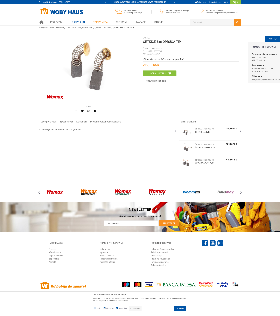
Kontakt (52, 262)
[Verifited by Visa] (223, 284)
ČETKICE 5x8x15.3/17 (205, 147)
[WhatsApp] (88, 111)
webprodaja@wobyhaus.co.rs (266, 79)
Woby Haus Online (46, 28)
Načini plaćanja (107, 255)
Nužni (99, 308)
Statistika (110, 308)
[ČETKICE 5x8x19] (186, 132)
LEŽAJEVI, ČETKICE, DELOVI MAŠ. (79, 28)
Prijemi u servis (56, 255)
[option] (140, 2)
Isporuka (104, 252)
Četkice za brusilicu (103, 28)
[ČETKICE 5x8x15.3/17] (186, 148)
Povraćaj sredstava (160, 262)
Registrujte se (215, 2)
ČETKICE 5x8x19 (202, 132)
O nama (52, 249)
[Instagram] (220, 243)
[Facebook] (76, 111)
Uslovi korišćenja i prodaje (162, 249)
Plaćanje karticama (109, 259)
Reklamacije (156, 255)
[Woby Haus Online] (61, 11)
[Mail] (101, 111)
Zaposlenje (54, 259)
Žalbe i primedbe (158, 265)
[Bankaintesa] (176, 284)
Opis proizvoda (48, 121)
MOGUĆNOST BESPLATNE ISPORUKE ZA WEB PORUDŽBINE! (140, 2)
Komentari (81, 121)
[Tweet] (82, 111)
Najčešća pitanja (107, 262)
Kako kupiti (105, 249)
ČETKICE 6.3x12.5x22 (205, 163)
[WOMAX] (55, 97)
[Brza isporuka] (119, 11)
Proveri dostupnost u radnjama (105, 121)
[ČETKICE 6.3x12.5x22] (186, 163)
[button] (215, 22)
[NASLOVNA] (41, 22)
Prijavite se (169, 223)
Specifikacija (66, 121)
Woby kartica (55, 252)
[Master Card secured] (206, 284)
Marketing (123, 308)
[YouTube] (213, 243)
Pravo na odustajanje (160, 259)
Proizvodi (60, 28)
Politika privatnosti (159, 252)
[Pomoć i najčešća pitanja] (162, 11)
